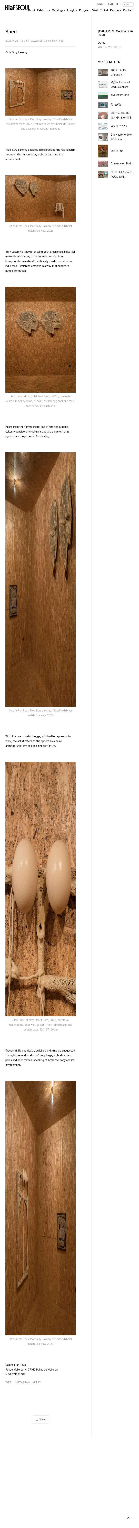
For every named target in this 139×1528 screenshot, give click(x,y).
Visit (95, 10)
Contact (128, 10)
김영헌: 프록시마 (119, 126)
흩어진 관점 (117, 151)
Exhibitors (43, 10)
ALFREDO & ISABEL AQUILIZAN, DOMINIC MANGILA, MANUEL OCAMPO (122, 174)
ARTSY (36, 1382)
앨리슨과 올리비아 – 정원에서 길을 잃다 (121, 115)
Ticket (104, 10)
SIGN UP (113, 4)
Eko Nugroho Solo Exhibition (121, 137)
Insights (72, 10)
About (31, 10)
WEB (8, 1382)
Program (84, 10)
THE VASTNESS (120, 95)
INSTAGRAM (22, 1382)
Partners (115, 10)
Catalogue (58, 10)
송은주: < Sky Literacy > (118, 72)
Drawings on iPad (121, 163)
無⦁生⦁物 (116, 104)
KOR (126, 4)
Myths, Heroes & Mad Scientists (120, 85)
